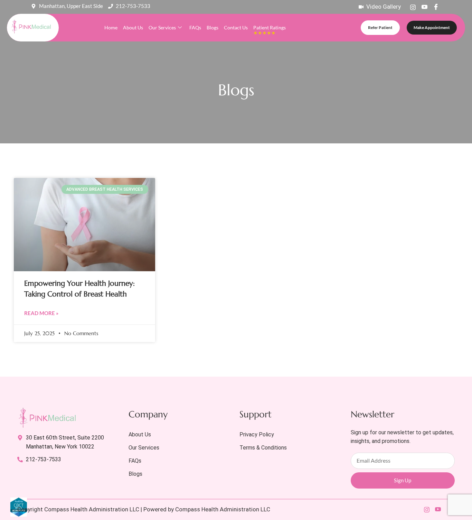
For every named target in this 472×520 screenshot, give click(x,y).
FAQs (195, 27)
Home (110, 27)
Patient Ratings (269, 30)
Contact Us (236, 27)
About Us (133, 27)
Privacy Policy (256, 434)
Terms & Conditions (263, 447)
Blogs (212, 27)
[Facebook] (436, 7)
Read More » (41, 313)
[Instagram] (413, 7)
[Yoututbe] (424, 7)
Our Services (162, 27)
